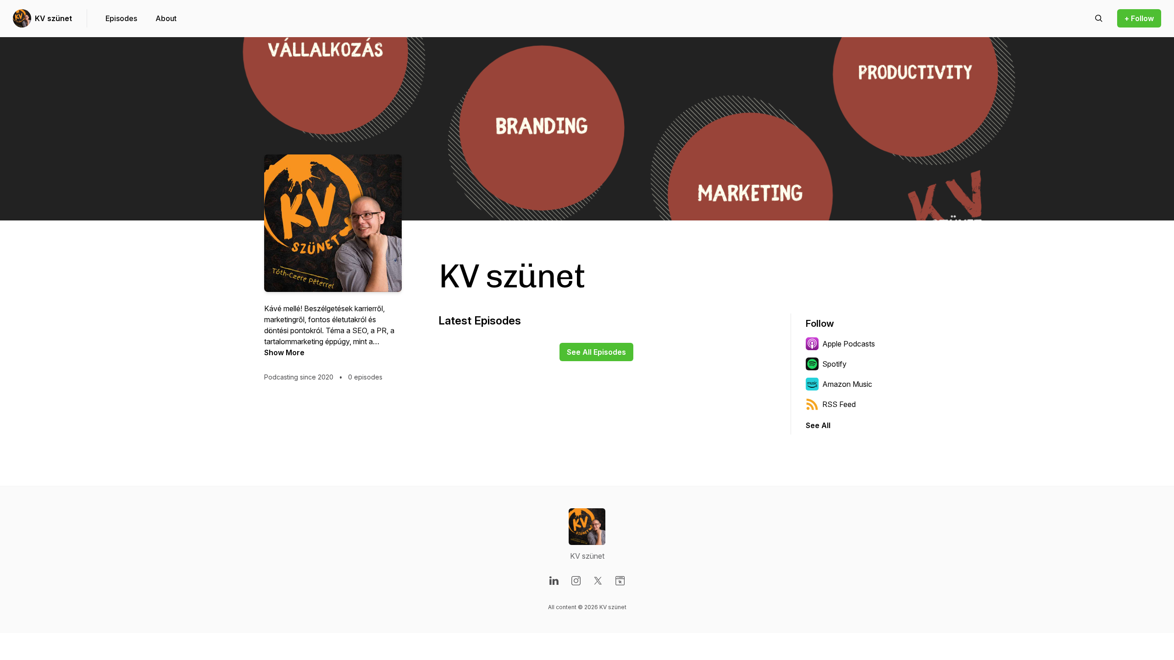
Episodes (121, 18)
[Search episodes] (1098, 18)
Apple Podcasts (848, 343)
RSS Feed (839, 404)
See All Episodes (596, 352)
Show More (284, 352)
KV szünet (53, 18)
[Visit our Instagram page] (576, 580)
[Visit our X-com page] (598, 580)
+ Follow (1139, 18)
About (166, 18)
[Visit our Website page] (620, 580)
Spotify (834, 363)
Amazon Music (847, 384)
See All (818, 425)
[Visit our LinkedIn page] (554, 580)
